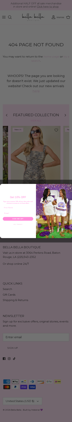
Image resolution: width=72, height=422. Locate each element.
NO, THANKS (18, 224)
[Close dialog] (70, 186)
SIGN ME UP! (18, 219)
